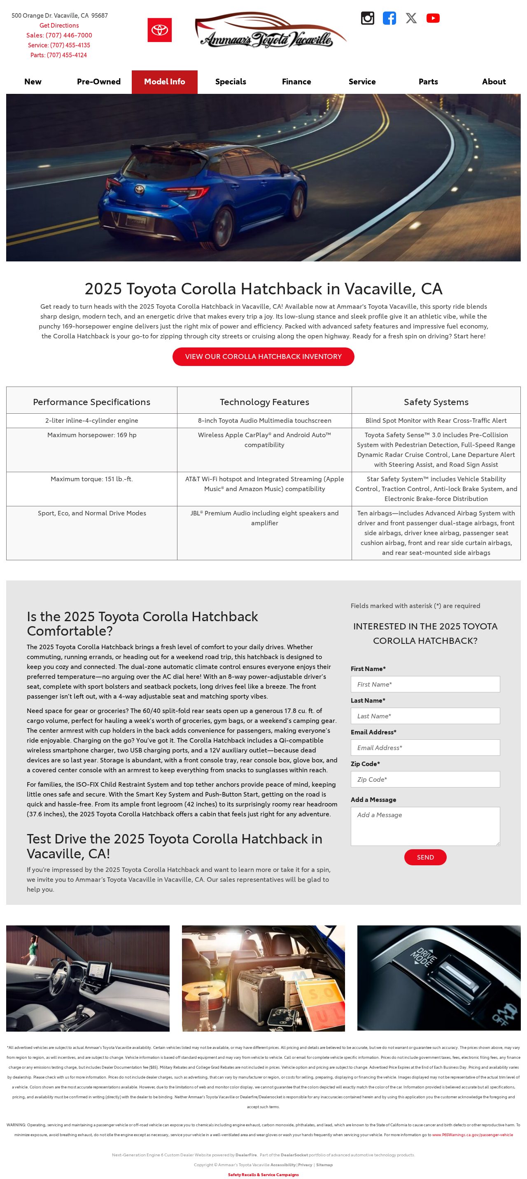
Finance (296, 81)
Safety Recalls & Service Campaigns (263, 1174)
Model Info (164, 81)
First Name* (368, 669)
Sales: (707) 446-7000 (59, 35)
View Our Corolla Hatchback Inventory (263, 356)
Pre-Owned (99, 81)
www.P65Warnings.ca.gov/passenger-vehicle (472, 1134)
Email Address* (373, 732)
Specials (230, 81)
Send (425, 857)
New (33, 81)
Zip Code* (365, 764)
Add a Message (373, 800)
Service (362, 81)
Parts (428, 81)
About (494, 81)
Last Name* (368, 700)
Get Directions (59, 25)
